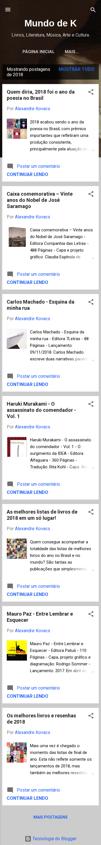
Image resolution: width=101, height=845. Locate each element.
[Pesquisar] (93, 10)
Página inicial (38, 51)
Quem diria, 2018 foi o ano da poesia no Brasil (41, 95)
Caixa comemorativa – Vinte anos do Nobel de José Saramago (40, 200)
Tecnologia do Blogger (54, 838)
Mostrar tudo (76, 69)
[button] (91, 92)
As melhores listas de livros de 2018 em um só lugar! (42, 515)
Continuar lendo (27, 174)
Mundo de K (50, 23)
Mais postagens (50, 817)
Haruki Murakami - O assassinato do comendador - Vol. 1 (41, 410)
